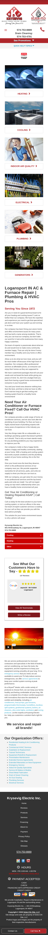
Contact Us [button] (12, 931)
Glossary (24, 846)
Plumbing (23, 238)
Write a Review (24, 615)
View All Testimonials (24, 608)
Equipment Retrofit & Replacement (22, 755)
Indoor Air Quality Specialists (20, 768)
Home (24, 803)
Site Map (24, 841)
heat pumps (19, 702)
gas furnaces (30, 702)
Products (24, 813)
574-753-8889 (24, 851)
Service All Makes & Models (20, 770)
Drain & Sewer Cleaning (18, 775)
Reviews (24, 808)
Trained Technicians (17, 752)
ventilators (30, 710)
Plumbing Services (16, 780)
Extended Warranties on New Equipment (25, 762)
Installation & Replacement (19, 750)
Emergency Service (16, 765)
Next (39, 591)
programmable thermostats (15, 705)
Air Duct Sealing (15, 778)
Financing (24, 822)
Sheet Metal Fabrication (18, 772)
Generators (23, 275)
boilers (35, 707)
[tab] (24, 535)
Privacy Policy (24, 836)
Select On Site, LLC (31, 912)
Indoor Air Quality (23, 166)
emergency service (11, 674)
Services (24, 817)
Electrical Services (16, 783)
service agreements (30, 679)
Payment (24, 832)
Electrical (23, 202)
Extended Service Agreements (21, 760)
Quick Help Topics (23, 46)
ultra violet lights (18, 710)
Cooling (22, 130)
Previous (8, 591)
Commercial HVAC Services (20, 747)
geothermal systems (23, 707)
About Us (24, 827)
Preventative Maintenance (19, 757)
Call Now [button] (34, 931)
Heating (23, 94)
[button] (24, 535)
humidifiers (30, 705)
